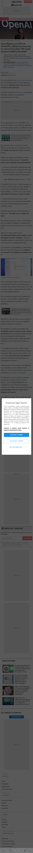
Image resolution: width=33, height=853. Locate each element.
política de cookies (20, 422)
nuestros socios (25, 406)
